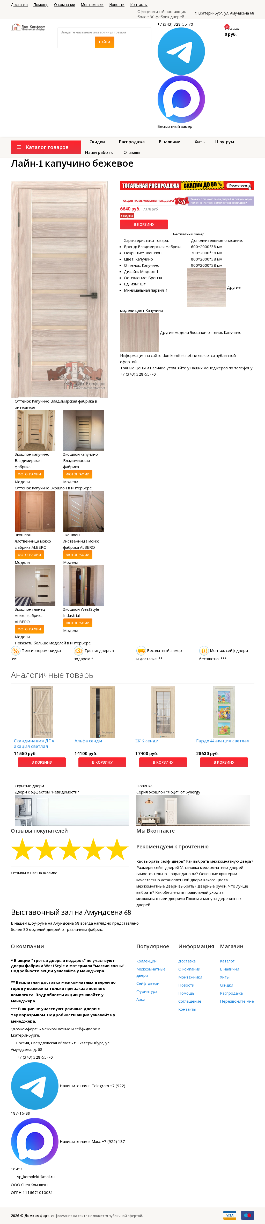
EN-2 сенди (147, 740)
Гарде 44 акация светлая (222, 740)
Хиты (200, 142)
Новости (116, 4)
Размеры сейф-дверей (157, 867)
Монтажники (92, 4)
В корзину (144, 224)
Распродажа (132, 142)
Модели (22, 481)
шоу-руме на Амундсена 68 (53, 923)
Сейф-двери (147, 983)
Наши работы (99, 152)
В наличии (169, 142)
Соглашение (189, 1001)
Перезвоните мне (237, 1001)
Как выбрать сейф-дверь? (160, 861)
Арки (140, 999)
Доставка (19, 4)
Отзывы (131, 152)
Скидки (97, 142)
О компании (64, 4)
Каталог (227, 960)
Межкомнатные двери (151, 972)
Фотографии (29, 474)
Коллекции (146, 960)
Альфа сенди (88, 740)
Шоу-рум (224, 142)
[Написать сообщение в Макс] (181, 98)
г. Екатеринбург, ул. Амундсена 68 (224, 13)
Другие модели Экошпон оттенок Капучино (200, 332)
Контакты (139, 4)
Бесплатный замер (174, 126)
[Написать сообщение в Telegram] (181, 50)
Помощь (40, 4)
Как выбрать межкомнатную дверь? (219, 861)
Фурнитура (146, 991)
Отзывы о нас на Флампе (34, 872)
